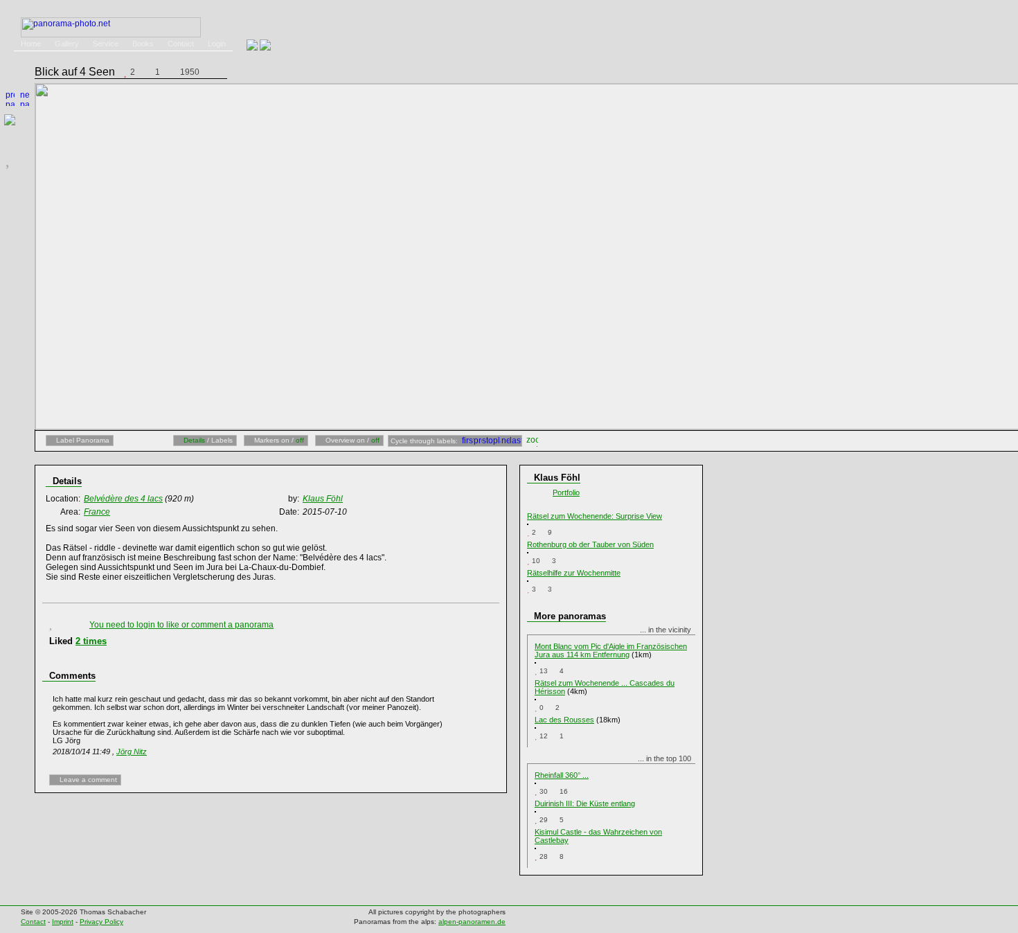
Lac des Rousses (564, 720)
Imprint (62, 921)
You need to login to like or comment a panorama (181, 625)
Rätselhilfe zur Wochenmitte (573, 573)
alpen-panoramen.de (472, 921)
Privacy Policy (101, 921)
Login (217, 43)
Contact (181, 43)
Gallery (67, 43)
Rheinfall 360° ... (562, 775)
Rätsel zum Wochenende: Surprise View (594, 516)
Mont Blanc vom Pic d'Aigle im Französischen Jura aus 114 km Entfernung (611, 650)
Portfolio (566, 492)
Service (105, 43)
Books (143, 43)
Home (31, 43)
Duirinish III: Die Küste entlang (585, 803)
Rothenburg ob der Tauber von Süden (590, 544)
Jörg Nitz (131, 751)
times (91, 641)
